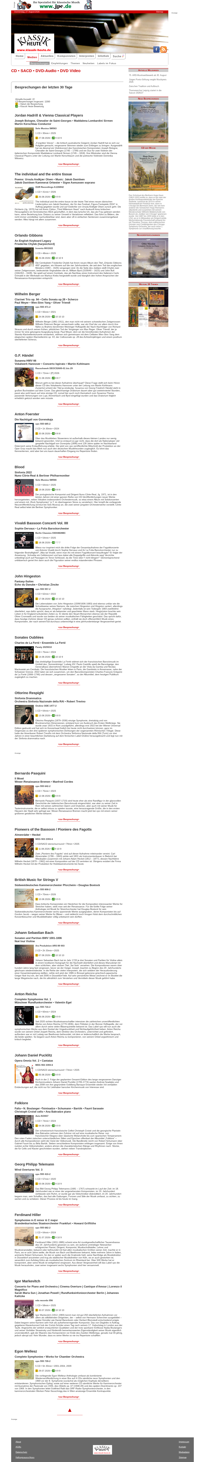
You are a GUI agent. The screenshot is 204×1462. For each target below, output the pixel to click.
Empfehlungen (59, 63)
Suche (117, 56)
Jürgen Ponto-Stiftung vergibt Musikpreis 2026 (148, 80)
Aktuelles (47, 56)
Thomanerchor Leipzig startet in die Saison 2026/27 (145, 91)
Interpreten (86, 56)
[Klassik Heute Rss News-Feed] (163, 52)
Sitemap (159, 12)
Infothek (103, 56)
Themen (75, 63)
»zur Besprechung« (68, 164)
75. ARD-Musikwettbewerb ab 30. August (148, 75)
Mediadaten (184, 1452)
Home (20, 56)
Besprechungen (40, 63)
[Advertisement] (52, 760)
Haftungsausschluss (25, 1457)
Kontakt (182, 1447)
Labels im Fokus (106, 63)
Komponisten (66, 56)
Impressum (184, 1442)
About (18, 1442)
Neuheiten (89, 63)
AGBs (18, 1447)
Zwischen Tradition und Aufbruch (144, 86)
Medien (32, 57)
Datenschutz (21, 1452)
